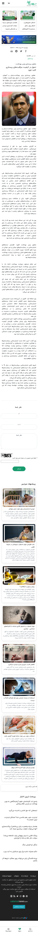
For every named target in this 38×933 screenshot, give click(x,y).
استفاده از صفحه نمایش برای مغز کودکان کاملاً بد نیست (19, 699)
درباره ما (33, 876)
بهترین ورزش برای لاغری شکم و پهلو (23, 768)
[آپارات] (26, 896)
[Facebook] (26, 51)
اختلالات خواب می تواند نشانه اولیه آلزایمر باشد (19, 736)
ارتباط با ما (24, 876)
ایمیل (19, 424)
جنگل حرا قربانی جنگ (29, 845)
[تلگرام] (23, 896)
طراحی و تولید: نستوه (17, 918)
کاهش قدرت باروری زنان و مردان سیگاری (21, 665)
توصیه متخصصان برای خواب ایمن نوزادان (22, 509)
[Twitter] (21, 51)
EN (9, 3)
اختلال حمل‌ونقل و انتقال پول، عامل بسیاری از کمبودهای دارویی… (28, 27)
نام (19, 414)
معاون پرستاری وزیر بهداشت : (25, 64)
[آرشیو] (11, 896)
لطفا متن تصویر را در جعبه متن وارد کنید (24, 458)
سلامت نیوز (28, 3)
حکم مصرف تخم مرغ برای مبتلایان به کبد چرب (20, 851)
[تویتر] (17, 896)
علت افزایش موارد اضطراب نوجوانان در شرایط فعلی (20, 545)
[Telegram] (16, 51)
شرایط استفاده (6, 876)
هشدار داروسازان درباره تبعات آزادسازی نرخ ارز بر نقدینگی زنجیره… (9, 26)
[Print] (11, 51)
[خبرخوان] (14, 896)
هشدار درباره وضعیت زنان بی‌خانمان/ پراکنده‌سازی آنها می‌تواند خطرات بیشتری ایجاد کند (19, 827)
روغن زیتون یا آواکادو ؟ (27, 587)
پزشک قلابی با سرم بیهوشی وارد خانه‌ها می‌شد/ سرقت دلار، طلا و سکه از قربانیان (20, 836)
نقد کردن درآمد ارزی (31, 787)
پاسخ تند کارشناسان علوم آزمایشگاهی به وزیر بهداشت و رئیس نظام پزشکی (20, 802)
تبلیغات (16, 876)
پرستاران (30, 59)
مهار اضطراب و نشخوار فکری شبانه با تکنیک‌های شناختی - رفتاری (19, 627)
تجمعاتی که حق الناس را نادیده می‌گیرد (23, 810)
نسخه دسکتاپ (19, 907)
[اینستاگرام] (20, 896)
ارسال (19, 469)
